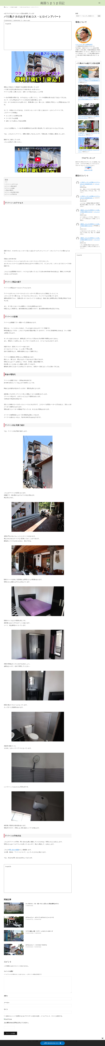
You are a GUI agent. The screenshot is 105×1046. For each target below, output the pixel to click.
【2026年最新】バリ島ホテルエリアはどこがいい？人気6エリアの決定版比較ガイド (89, 80)
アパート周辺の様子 (11, 186)
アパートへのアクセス (12, 184)
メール (6, 1002)
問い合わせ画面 (14, 850)
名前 (6, 996)
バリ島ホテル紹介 (26, 20)
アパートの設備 (10, 188)
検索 (76, 13)
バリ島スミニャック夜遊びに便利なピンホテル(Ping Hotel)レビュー (88, 98)
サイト (6, 1009)
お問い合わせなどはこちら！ (51, 1043)
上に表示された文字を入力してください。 (17, 1023)
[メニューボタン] (99, 3)
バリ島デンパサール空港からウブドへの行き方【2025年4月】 (90, 183)
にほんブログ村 (88, 170)
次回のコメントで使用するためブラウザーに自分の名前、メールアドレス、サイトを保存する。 (34, 1016)
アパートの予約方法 (11, 194)
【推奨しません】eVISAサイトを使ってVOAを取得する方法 (90, 211)
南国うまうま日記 (52, 3)
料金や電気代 (9, 190)
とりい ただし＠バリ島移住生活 (83, 44)
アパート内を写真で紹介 (12, 192)
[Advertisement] (37, 37)
